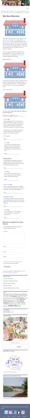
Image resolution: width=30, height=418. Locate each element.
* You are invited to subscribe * (10, 371)
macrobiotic (20, 298)
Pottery (13, 416)
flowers (14, 296)
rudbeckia (6, 304)
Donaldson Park (16, 295)
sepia (24, 303)
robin (16, 302)
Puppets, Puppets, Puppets (9, 283)
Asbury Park (8, 294)
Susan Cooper (6, 184)
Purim (18, 301)
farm (4, 296)
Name (5, 246)
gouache (22, 296)
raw (14, 302)
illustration (15, 115)
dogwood (11, 295)
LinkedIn (6, 411)
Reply (4, 139)
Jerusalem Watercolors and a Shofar (11, 288)
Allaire (4, 294)
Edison (21, 295)
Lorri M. (5, 119)
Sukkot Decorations (7, 285)
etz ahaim (25, 295)
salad (22, 303)
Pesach (5, 301)
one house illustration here (10, 40)
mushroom (5, 299)
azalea (12, 294)
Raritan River (11, 302)
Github (18, 411)
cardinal (4, 295)
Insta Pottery (22, 412)
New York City (14, 299)
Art (4, 416)
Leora (5, 142)
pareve (22, 299)
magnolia (25, 298)
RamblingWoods (7, 196)
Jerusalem (13, 298)
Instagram (10, 411)
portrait (15, 301)
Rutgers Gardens (16, 303)
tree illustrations (20, 54)
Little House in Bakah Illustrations (10, 281)
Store (19, 416)
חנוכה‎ (19, 306)
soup (4, 306)
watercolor (13, 305)
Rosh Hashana (21, 302)
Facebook (14, 411)
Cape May (24, 294)
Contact (24, 416)
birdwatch (16, 294)
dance (8, 295)
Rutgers (10, 303)
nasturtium (9, 299)
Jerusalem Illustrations (8, 278)
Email (5, 251)
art (8, 115)
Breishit (20, 294)
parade (18, 299)
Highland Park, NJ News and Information (12, 398)
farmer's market (8, 296)
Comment (5, 231)
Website (5, 256)
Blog (9, 416)
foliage (18, 296)
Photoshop (11, 301)
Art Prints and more (15, 342)
